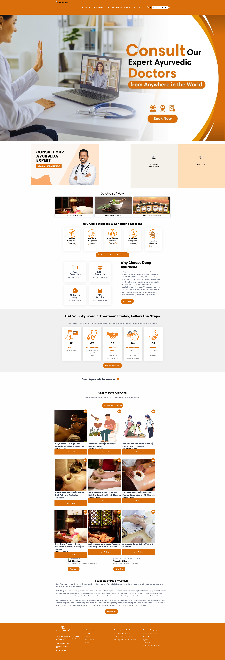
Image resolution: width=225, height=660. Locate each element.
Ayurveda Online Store (152, 215)
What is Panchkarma (100, 7)
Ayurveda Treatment (113, 215)
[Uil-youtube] (65, 650)
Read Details (111, 611)
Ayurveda (86, 7)
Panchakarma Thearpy (120, 7)
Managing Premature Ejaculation (153, 241)
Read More (72, 243)
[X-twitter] (57, 650)
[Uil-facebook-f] (59, 650)
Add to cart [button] (71, 451)
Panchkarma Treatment (74, 215)
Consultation (137, 7)
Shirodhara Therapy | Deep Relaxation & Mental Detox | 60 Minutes (69, 547)
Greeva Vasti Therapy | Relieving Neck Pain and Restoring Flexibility (69, 495)
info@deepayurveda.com (65, 643)
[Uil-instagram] (62, 650)
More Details (127, 301)
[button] (2, 78)
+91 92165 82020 (63, 647)
